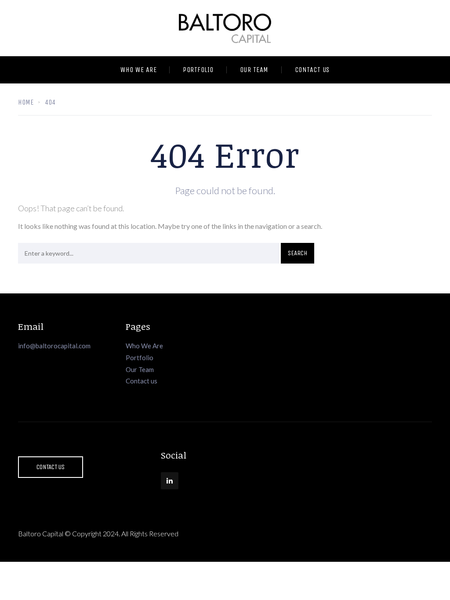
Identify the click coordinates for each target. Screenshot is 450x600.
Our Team (254, 69)
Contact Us (312, 69)
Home (25, 102)
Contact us (141, 381)
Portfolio (198, 69)
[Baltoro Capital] (225, 28)
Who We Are (138, 69)
